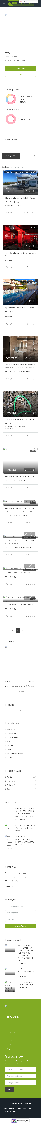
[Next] (28, 630)
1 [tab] (21, 711)
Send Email (21, 68)
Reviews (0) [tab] (30, 156)
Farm (9, 749)
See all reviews (11, 56)
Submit (9, 1089)
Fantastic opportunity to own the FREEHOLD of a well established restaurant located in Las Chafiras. (25, 813)
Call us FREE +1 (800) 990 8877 (19, 877)
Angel (10, 212)
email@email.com (14, 881)
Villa (8, 741)
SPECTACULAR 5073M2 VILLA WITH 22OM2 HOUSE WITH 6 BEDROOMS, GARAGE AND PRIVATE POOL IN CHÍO (26, 953)
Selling (9, 1037)
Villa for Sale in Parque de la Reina (21, 476)
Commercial (11, 733)
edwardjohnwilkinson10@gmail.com (22, 686)
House (9, 757)
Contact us (9, 886)
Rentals (9, 1041)
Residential (11, 729)
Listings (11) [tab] (11, 156)
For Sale (10, 777)
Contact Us (7, 1111)
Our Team (10, 1045)
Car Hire (10, 745)
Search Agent (20, 926)
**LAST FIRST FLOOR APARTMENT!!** (22, 541)
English (24, 1)
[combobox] (15, 167)
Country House (12, 737)
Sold (8, 789)
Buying (11, 1108)
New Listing (11, 781)
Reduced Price (12, 785)
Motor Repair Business (15, 753)
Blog (8, 1049)
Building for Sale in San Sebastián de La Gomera (26, 971)
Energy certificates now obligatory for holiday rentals (25, 828)
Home (9, 1025)
